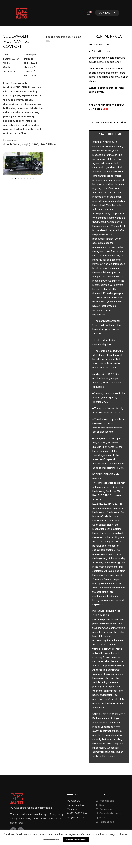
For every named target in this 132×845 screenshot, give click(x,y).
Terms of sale (106, 821)
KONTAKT (105, 13)
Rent (101, 805)
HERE (105, 109)
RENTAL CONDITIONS (108, 134)
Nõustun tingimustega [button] (76, 839)
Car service (105, 809)
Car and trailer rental (110, 813)
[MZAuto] (21, 13)
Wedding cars (106, 800)
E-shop (103, 817)
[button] (7, 164)
